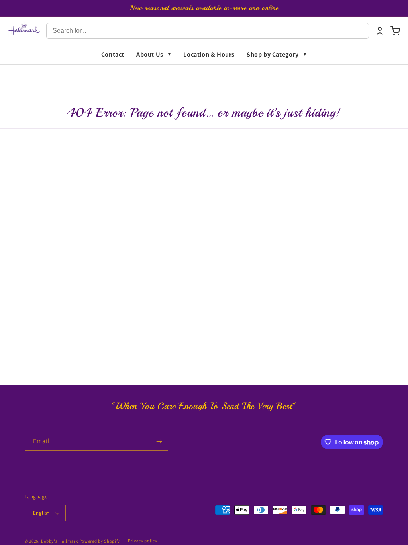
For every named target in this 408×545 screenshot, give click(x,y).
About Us (149, 54)
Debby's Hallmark (59, 541)
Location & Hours (209, 54)
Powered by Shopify (99, 541)
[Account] (379, 31)
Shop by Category (273, 54)
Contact (112, 54)
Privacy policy (142, 540)
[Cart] (395, 31)
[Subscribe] (159, 441)
